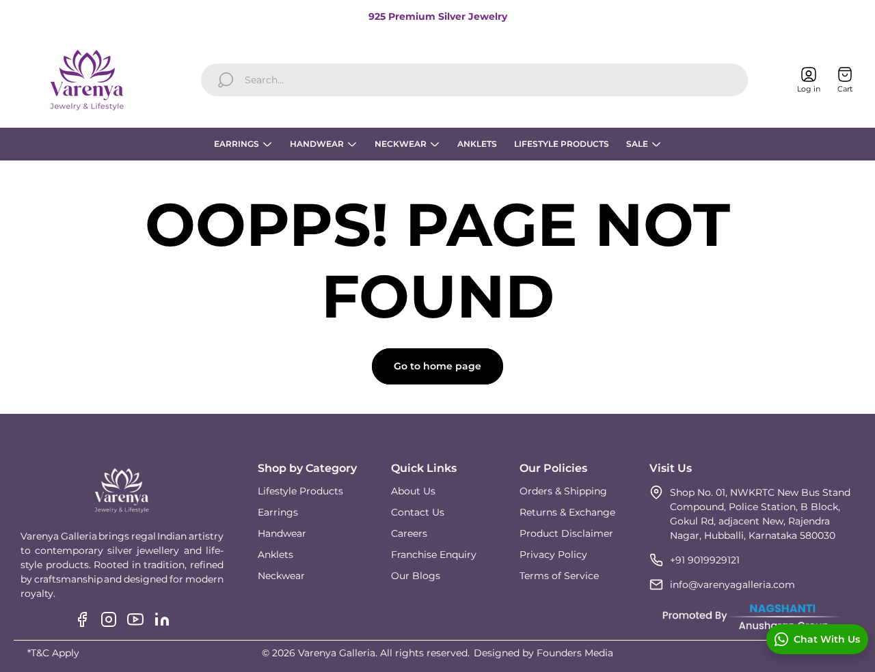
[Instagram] (108, 619)
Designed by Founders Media (543, 653)
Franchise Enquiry (433, 554)
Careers (409, 533)
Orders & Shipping (563, 491)
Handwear (282, 533)
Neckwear (281, 576)
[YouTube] (135, 619)
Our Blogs (415, 576)
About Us (413, 491)
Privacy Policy (553, 554)
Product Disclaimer (566, 533)
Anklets (275, 554)
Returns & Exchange (567, 512)
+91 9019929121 (705, 560)
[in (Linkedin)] (162, 619)
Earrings (278, 512)
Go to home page (437, 366)
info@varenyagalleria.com (732, 584)
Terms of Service (559, 576)
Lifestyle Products (300, 491)
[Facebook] (82, 619)
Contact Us (417, 512)
